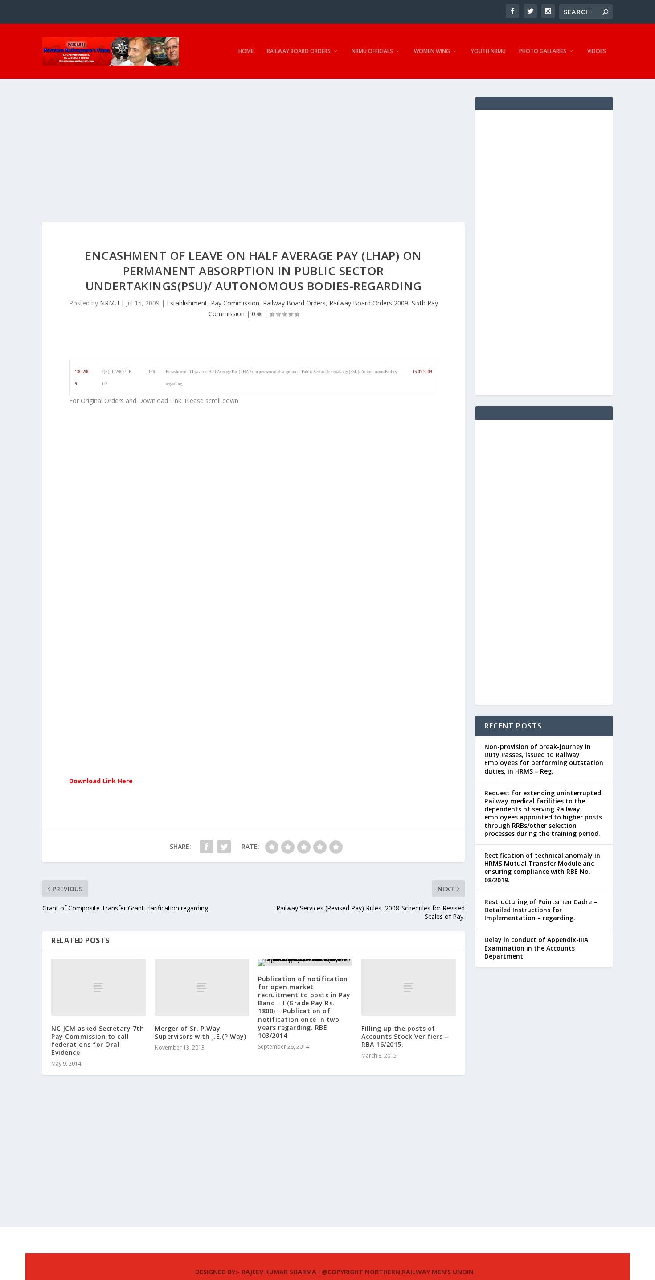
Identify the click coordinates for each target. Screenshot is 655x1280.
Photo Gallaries (542, 51)
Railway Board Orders (299, 51)
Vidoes (596, 51)
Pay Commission (235, 303)
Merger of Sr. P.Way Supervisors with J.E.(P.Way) (200, 1032)
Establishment (187, 303)
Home (246, 51)
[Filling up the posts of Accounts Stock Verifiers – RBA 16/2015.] (408, 987)
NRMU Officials (372, 51)
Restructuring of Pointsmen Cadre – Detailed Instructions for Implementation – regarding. (540, 909)
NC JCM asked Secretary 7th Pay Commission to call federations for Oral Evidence (97, 1040)
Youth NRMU (488, 51)
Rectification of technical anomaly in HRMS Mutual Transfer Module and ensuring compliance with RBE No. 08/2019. (542, 867)
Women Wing (432, 51)
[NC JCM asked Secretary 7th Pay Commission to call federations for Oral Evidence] (98, 987)
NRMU (109, 303)
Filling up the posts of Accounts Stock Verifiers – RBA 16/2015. (404, 1036)
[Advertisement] (253, 159)
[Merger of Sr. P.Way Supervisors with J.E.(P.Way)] (202, 987)
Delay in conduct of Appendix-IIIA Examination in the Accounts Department (536, 947)
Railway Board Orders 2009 (368, 303)
